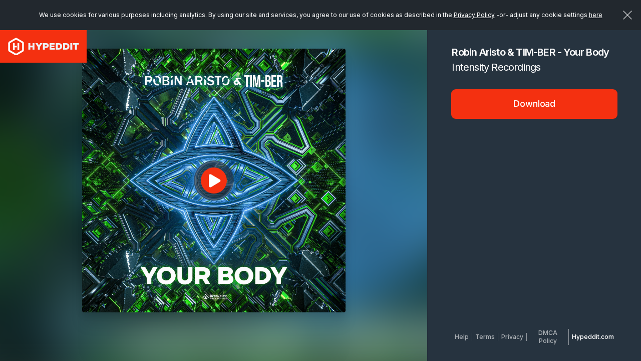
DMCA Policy (547, 336)
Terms (485, 336)
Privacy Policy (474, 15)
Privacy (512, 336)
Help (462, 336)
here (595, 15)
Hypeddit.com (593, 336)
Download (534, 103)
